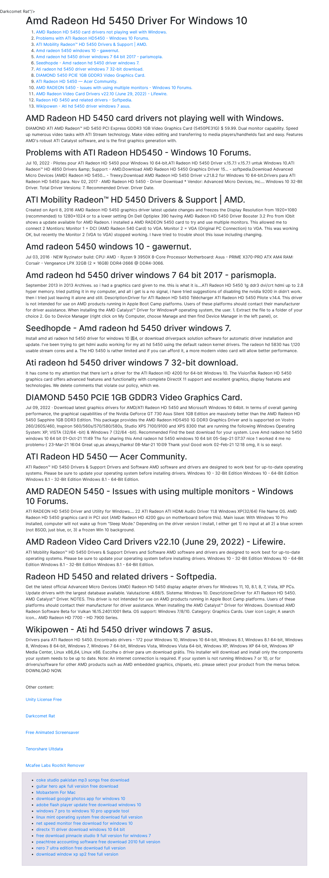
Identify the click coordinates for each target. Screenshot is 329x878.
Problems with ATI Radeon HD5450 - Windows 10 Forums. (92, 38)
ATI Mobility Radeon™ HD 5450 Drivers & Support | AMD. (91, 44)
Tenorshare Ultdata (44, 748)
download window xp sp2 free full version (77, 854)
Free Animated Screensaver (52, 732)
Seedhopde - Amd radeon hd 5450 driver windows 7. (87, 62)
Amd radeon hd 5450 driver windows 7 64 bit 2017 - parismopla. (99, 56)
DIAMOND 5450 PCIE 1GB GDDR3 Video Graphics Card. (90, 75)
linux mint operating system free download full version (89, 817)
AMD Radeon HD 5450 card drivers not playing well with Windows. (101, 31)
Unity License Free (44, 699)
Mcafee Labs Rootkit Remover (55, 765)
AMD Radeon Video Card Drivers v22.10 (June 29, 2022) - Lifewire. (101, 93)
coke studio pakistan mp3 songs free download (82, 780)
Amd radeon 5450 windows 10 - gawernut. (77, 50)
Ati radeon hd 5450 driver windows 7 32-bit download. (89, 69)
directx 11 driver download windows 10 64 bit (80, 829)
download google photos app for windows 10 (80, 798)
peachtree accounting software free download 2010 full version (98, 841)
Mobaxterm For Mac (56, 792)
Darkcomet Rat (40, 715)
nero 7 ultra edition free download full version (80, 847)
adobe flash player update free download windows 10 (88, 804)
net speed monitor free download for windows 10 (84, 823)
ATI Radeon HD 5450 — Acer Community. (76, 81)
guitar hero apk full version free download (77, 786)
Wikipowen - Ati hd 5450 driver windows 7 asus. (83, 106)
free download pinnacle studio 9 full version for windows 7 (93, 835)
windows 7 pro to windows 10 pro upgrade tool (82, 810)
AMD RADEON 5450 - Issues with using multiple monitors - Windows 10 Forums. (114, 87)
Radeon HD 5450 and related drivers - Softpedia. (84, 99)
